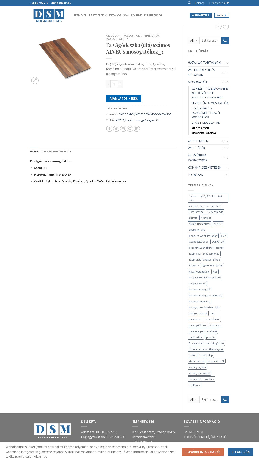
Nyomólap (215, 325)
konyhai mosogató (199, 289)
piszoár (210, 337)
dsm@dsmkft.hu (143, 437)
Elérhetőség (153, 15)
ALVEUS (218, 224)
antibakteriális (197, 229)
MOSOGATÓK (197, 82)
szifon (192, 355)
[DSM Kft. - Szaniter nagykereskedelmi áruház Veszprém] (49, 15)
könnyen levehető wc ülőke (204, 307)
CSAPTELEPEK (198, 141)
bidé (223, 235)
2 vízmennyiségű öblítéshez (205, 206)
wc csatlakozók (215, 361)
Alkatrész (206, 217)
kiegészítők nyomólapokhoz (205, 277)
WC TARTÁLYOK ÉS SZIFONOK (201, 72)
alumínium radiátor (199, 224)
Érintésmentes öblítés (201, 379)
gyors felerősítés (213, 265)
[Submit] (225, 40)
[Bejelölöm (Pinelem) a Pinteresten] (130, 129)
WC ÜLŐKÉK (196, 148)
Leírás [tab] (34, 151)
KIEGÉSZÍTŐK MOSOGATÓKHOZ (204, 130)
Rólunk (136, 15)
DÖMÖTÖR (218, 241)
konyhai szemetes (199, 301)
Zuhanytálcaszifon (199, 373)
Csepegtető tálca (198, 241)
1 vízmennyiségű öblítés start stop (205, 198)
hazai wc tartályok (199, 271)
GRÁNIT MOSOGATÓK (206, 122)
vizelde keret (196, 361)
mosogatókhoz (197, 325)
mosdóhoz (195, 319)
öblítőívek (194, 385)
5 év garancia (196, 212)
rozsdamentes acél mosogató (206, 349)
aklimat (193, 217)
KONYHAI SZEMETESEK (204, 167)
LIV (212, 313)
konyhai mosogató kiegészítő (205, 295)
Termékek (80, 15)
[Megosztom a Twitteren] (116, 129)
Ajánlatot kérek (124, 98)
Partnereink (97, 15)
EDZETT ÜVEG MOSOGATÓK (210, 103)
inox (215, 271)
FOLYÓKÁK (195, 175)
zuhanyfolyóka (197, 367)
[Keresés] (189, 3)
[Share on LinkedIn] (137, 129)
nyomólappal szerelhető (203, 331)
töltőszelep (206, 355)
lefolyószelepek (198, 313)
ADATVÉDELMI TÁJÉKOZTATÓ (205, 437)
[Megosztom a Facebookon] (109, 129)
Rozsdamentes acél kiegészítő (206, 343)
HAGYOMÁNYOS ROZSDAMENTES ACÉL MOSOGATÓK (206, 113)
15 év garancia (215, 212)
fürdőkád (194, 265)
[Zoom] (35, 80)
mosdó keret (212, 319)
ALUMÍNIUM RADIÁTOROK (197, 157)
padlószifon (196, 337)
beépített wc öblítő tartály (203, 235)
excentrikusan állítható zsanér (206, 247)
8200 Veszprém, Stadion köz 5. (153, 432)
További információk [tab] (56, 151)
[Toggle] (227, 62)
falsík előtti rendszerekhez (204, 259)
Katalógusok (119, 15)
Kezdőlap (112, 35)
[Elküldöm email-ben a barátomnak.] (123, 129)
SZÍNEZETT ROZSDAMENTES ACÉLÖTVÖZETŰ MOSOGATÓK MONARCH (210, 93)
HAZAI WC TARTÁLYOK (204, 62)
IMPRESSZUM (193, 432)
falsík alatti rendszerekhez (204, 253)
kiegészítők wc (197, 283)
